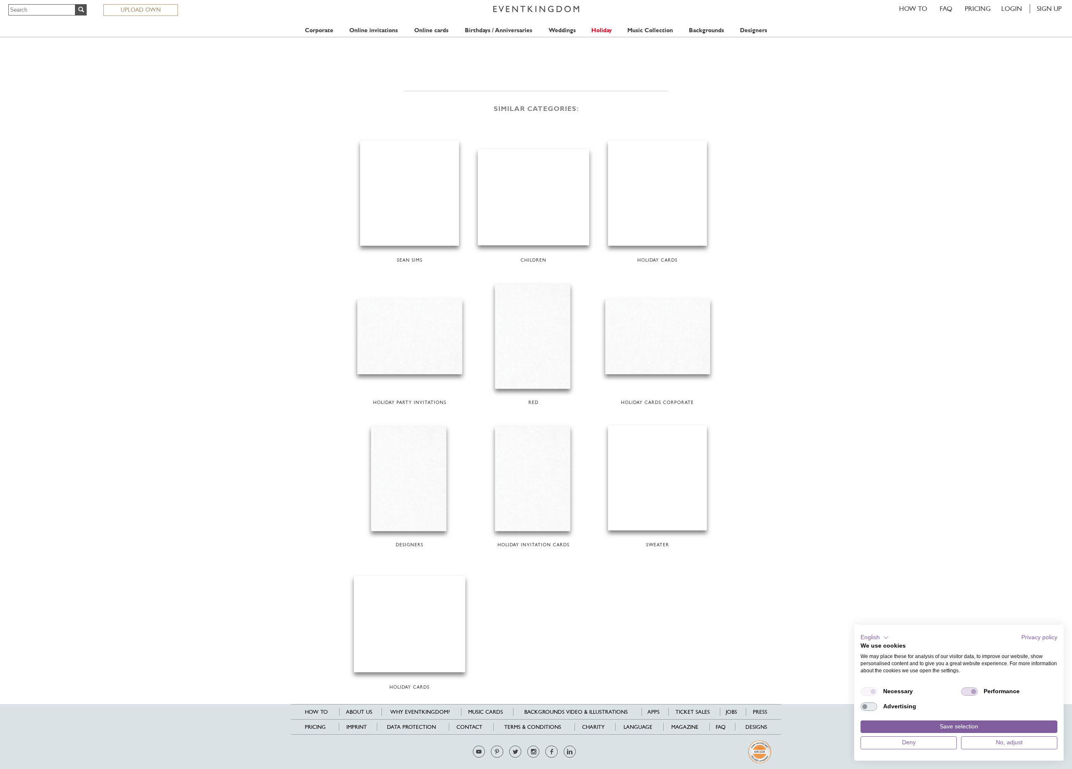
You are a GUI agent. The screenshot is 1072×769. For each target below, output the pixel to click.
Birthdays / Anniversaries (498, 30)
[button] (875, 638)
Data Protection (411, 727)
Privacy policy (1039, 637)
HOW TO (913, 9)
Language (638, 727)
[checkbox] (869, 691)
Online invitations (373, 30)
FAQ (946, 9)
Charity (593, 727)
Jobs (731, 712)
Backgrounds (706, 30)
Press (760, 712)
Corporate (319, 30)
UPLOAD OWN (141, 9)
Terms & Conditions (532, 727)
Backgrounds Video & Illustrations (576, 712)
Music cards (485, 712)
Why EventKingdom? (420, 712)
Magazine (684, 727)
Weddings (562, 30)
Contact (469, 727)
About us (359, 712)
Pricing (978, 9)
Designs (756, 727)
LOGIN (1011, 9)
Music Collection (650, 30)
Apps (653, 712)
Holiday (601, 30)
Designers (753, 30)
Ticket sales (692, 712)
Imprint (356, 727)
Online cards (431, 30)
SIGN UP (1049, 9)
